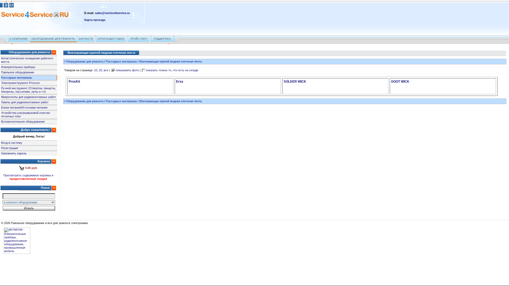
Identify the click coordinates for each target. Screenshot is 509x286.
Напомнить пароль (14, 153)
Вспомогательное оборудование (23, 121)
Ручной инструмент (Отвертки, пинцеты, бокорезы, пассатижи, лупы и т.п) (28, 90)
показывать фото (127, 70)
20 (100, 70)
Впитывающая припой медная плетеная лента (170, 61)
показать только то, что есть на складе (172, 70)
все (106, 70)
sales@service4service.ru (112, 13)
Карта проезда (94, 19)
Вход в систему (11, 142)
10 (95, 70)
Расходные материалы (16, 77)
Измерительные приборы (18, 67)
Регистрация (9, 148)
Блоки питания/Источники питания (24, 107)
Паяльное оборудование (17, 72)
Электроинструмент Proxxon (20, 82)
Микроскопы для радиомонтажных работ (28, 97)
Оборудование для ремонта (84, 61)
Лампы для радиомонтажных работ (25, 102)
